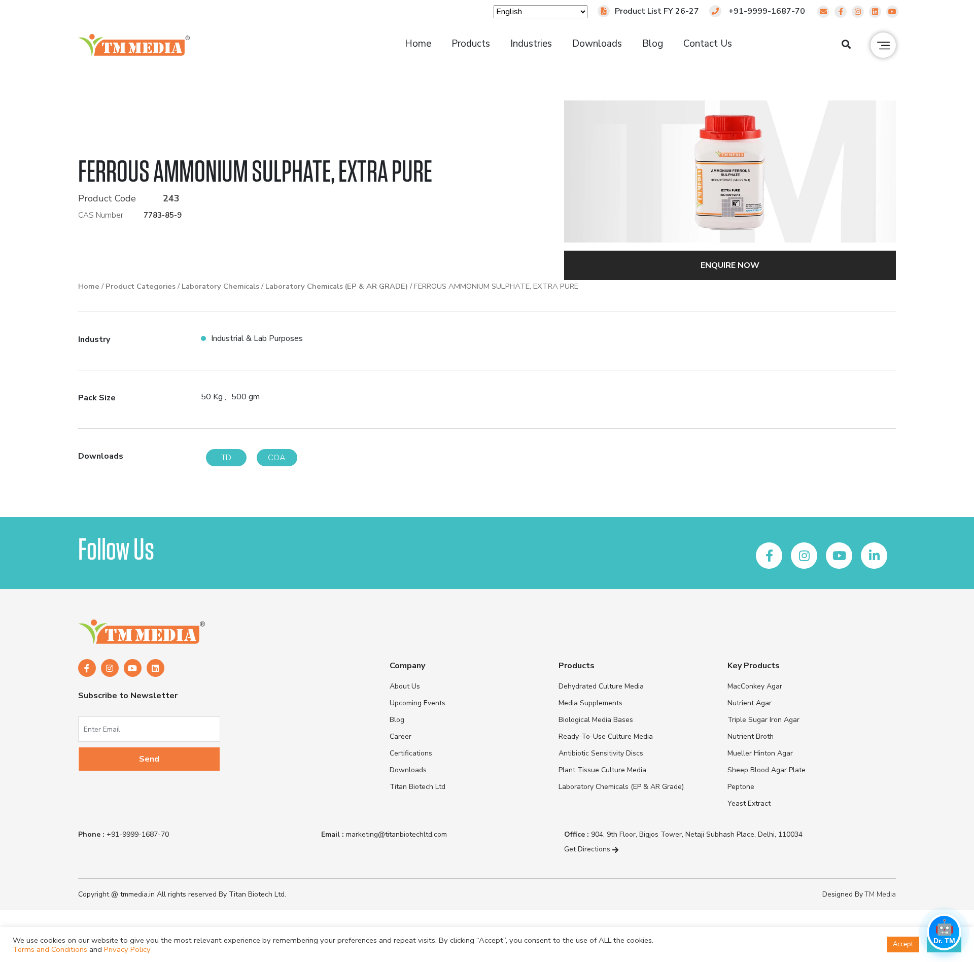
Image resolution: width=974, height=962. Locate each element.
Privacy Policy (127, 949)
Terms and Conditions (50, 949)
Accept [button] (903, 944)
